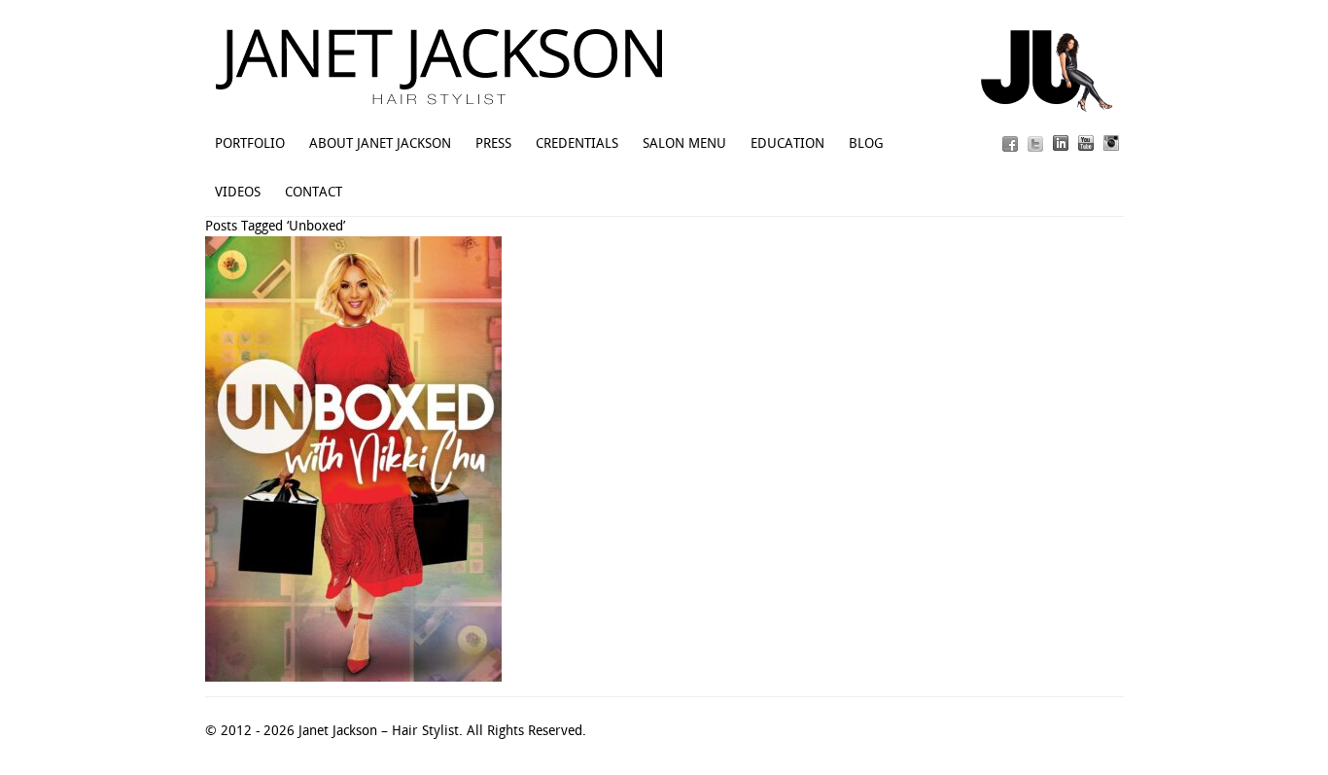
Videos (238, 191)
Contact (313, 191)
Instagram (1111, 143)
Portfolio (250, 143)
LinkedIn (1060, 143)
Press (493, 143)
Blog (866, 143)
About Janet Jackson (380, 143)
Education (787, 143)
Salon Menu (684, 143)
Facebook (1010, 143)
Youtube (1086, 143)
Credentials (577, 143)
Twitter (1035, 143)
